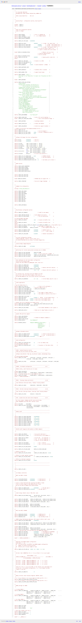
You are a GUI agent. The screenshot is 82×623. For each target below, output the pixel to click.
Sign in (79, 1)
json (80, 621)
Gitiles (7, 621)
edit (40, 8)
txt (77, 621)
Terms (14, 621)
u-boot (24, 5)
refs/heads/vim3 (31, 5)
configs (44, 5)
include (39, 5)
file (36, 8)
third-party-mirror (16, 5)
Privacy (10, 621)
